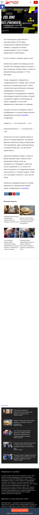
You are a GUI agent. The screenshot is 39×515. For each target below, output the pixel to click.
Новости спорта (17, 8)
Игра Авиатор (36, 2)
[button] (2, 6)
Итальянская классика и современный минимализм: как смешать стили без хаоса (23, 411)
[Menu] (2, 2)
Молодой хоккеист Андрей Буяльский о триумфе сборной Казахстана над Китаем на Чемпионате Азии (25, 456)
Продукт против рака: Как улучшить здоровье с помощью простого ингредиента (24, 422)
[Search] (30, 2)
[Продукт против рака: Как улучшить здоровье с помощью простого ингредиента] (27, 206)
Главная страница (7, 8)
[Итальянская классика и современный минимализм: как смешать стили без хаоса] (11, 206)
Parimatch (24, 115)
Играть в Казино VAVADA (19, 510)
